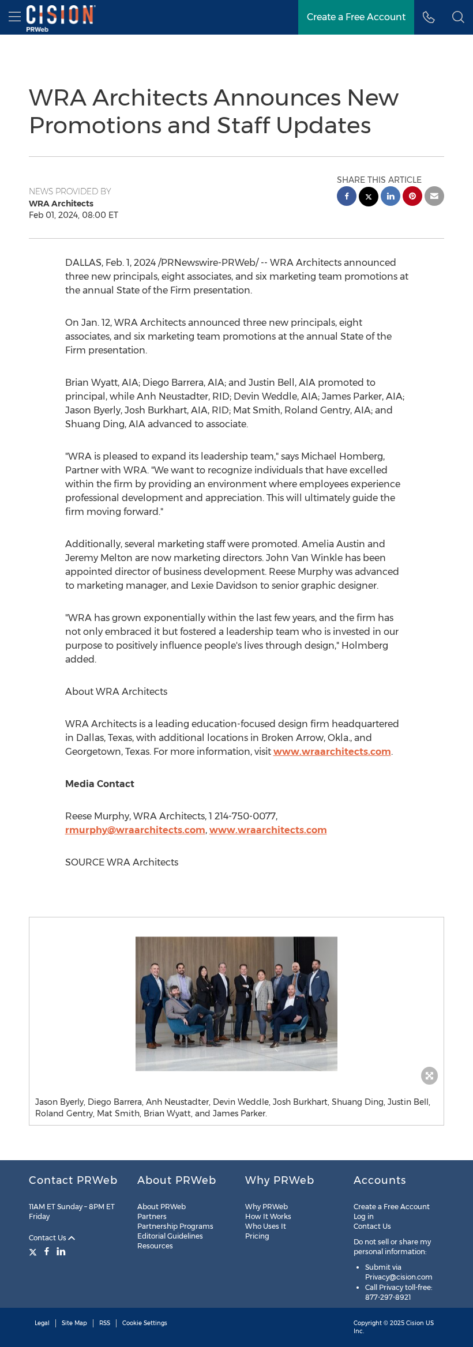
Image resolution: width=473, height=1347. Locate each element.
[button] (236, 1003)
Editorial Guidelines (170, 1236)
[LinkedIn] (61, 1251)
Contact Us (48, 1237)
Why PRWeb (266, 1206)
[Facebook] (47, 1251)
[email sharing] (434, 197)
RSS (104, 1323)
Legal (42, 1323)
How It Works (268, 1216)
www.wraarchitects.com (332, 751)
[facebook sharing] (346, 197)
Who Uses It (265, 1226)
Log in (364, 1216)
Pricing (257, 1236)
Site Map (74, 1323)
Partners (152, 1216)
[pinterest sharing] (412, 197)
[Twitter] (34, 1251)
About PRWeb (161, 1206)
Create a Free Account (356, 17)
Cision (415, 1323)
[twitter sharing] (368, 198)
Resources (155, 1245)
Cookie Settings (144, 1323)
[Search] (458, 17)
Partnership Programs (175, 1226)
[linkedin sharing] (390, 197)
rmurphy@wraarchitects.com (135, 830)
